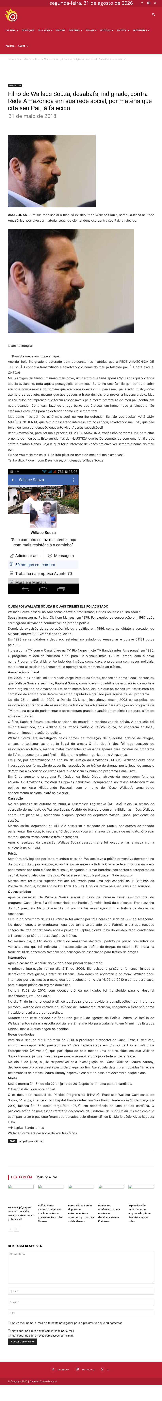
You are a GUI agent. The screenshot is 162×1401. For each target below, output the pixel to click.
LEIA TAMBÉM (21, 1177)
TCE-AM (90, 30)
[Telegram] (89, 123)
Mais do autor (47, 1177)
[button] (153, 15)
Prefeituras (140, 30)
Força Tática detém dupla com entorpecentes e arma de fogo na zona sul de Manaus (81, 1213)
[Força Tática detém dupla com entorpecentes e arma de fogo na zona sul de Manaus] (81, 1193)
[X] (155, 3)
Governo (74, 30)
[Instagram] (149, 3)
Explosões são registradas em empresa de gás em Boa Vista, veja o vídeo (139, 1213)
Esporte (60, 30)
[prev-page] (10, 1229)
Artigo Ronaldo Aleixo (30, 1141)
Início (11, 59)
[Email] (80, 123)
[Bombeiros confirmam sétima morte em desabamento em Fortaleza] (111, 1193)
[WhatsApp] (71, 123)
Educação (44, 30)
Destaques (28, 30)
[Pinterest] (62, 123)
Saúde (21, 46)
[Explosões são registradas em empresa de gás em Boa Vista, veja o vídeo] (141, 1193)
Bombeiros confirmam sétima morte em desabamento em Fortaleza (109, 1213)
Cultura (11, 30)
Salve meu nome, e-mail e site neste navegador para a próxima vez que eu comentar (67, 1323)
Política (122, 30)
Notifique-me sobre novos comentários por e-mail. (43, 1330)
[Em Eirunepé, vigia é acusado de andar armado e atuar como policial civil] (21, 1194)
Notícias (105, 30)
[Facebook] (142, 3)
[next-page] (16, 1229)
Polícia (10, 46)
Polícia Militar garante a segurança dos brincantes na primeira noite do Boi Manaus (50, 1213)
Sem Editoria (24, 59)
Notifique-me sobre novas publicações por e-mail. (43, 1335)
